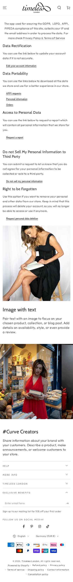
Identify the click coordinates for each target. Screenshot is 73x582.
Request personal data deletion (22, 218)
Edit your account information (21, 66)
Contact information (58, 569)
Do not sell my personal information (24, 181)
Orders (9, 105)
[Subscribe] (68, 503)
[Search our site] (59, 8)
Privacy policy (57, 565)
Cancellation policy (38, 574)
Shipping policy (36, 569)
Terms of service (15, 569)
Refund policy (39, 565)
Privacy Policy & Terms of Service (44, 38)
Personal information (16, 99)
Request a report (14, 137)
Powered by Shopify (18, 565)
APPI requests (13, 93)
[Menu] (4, 8)
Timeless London (30, 561)
